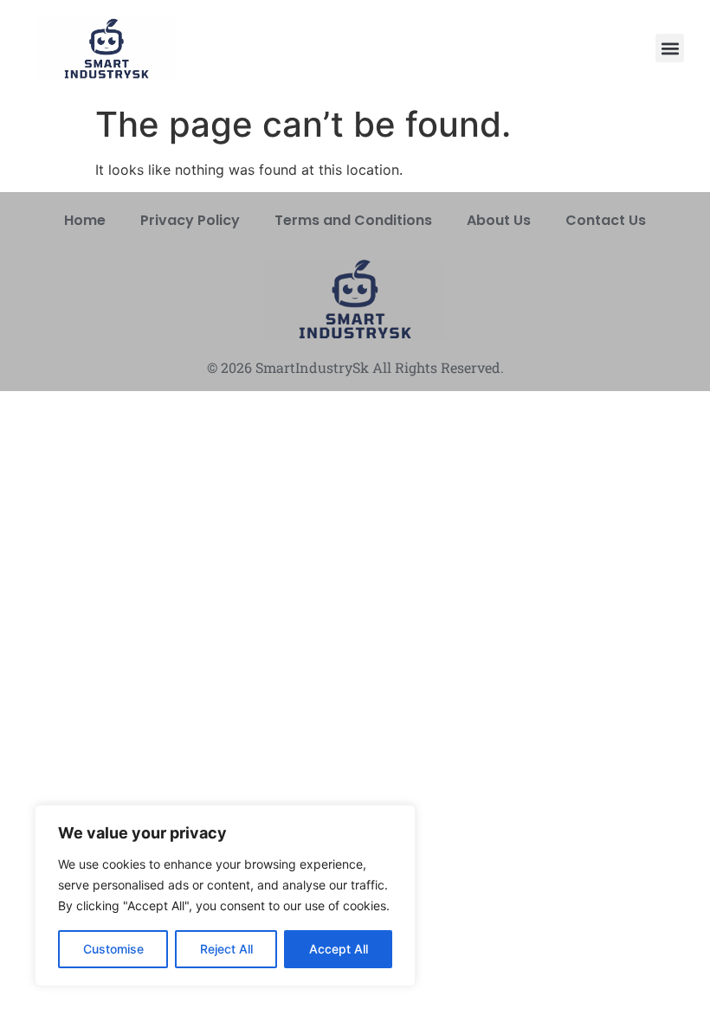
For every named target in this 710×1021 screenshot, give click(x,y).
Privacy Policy (190, 220)
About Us (499, 220)
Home (85, 220)
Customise (113, 948)
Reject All (226, 948)
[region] (225, 895)
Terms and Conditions (353, 220)
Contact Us (605, 220)
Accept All (338, 948)
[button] (669, 48)
